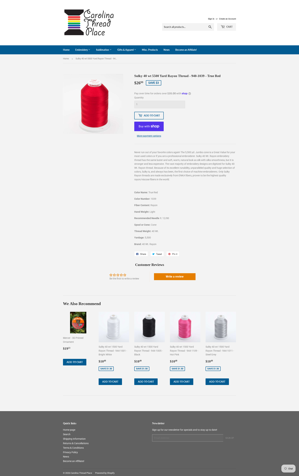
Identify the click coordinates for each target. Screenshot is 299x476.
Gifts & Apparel (125, 49)
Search (66, 434)
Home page (69, 429)
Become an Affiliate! (186, 49)
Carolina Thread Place (81, 473)
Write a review (175, 276)
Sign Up (229, 438)
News (167, 49)
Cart (229, 26)
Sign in (211, 19)
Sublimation (103, 49)
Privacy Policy (70, 452)
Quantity (139, 97)
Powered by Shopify (105, 473)
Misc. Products (150, 49)
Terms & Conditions (73, 447)
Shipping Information (74, 438)
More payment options (149, 135)
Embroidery (81, 49)
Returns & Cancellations (76, 443)
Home (66, 49)
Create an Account (227, 19)
